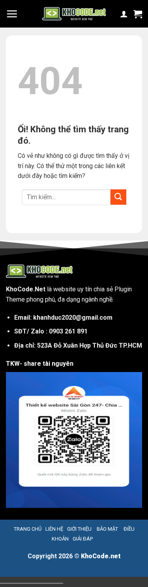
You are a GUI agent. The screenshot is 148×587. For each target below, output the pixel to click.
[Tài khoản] (124, 13)
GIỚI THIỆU (79, 529)
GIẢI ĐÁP (83, 539)
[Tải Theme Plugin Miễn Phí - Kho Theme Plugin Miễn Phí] (74, 13)
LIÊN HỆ (54, 529)
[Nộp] (118, 197)
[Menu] (12, 14)
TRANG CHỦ (27, 529)
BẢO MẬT (107, 529)
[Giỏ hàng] (137, 14)
